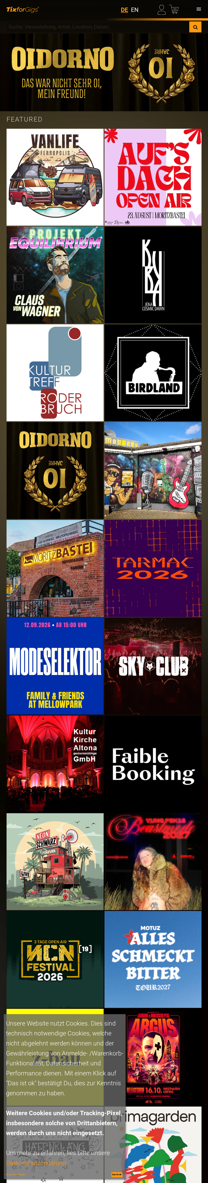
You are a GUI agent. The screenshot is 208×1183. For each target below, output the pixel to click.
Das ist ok (117, 1174)
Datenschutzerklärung (36, 1163)
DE (124, 9)
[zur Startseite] (23, 9)
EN (135, 9)
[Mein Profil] (162, 9)
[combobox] (98, 26)
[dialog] (65, 1096)
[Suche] (195, 26)
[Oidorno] (104, 72)
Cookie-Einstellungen (16, 1174)
